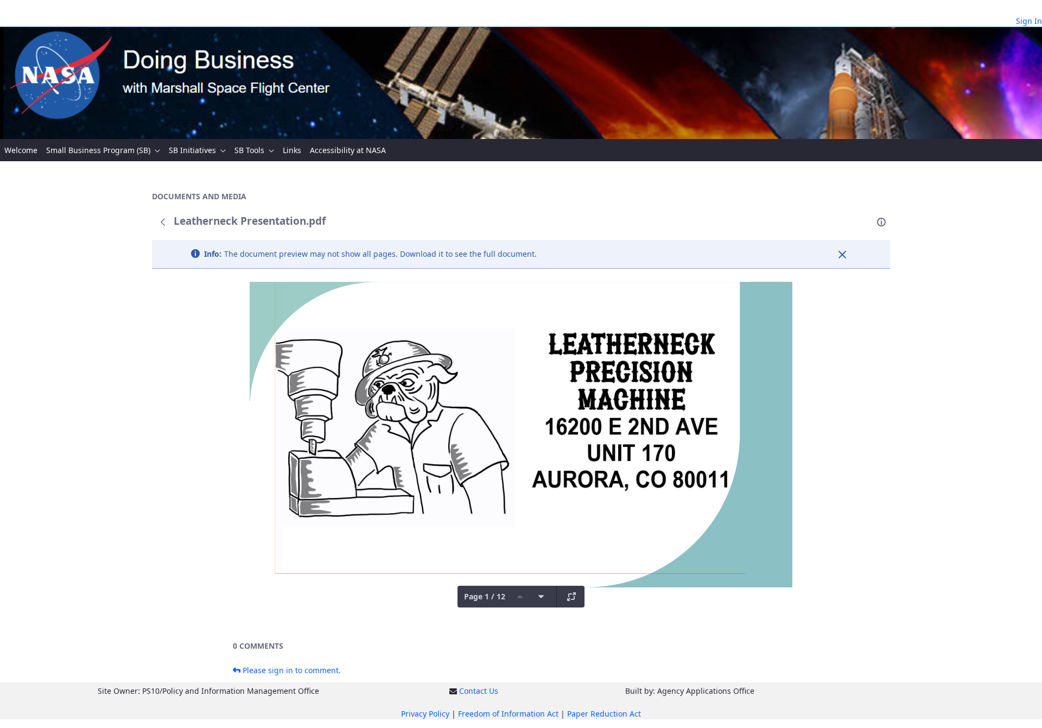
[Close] (842, 254)
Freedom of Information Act (508, 713)
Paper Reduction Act (604, 713)
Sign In (1029, 21)
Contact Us (478, 691)
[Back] (163, 222)
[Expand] (571, 596)
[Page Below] (541, 596)
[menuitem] (21, 150)
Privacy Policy (425, 713)
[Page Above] (520, 596)
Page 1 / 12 (484, 596)
